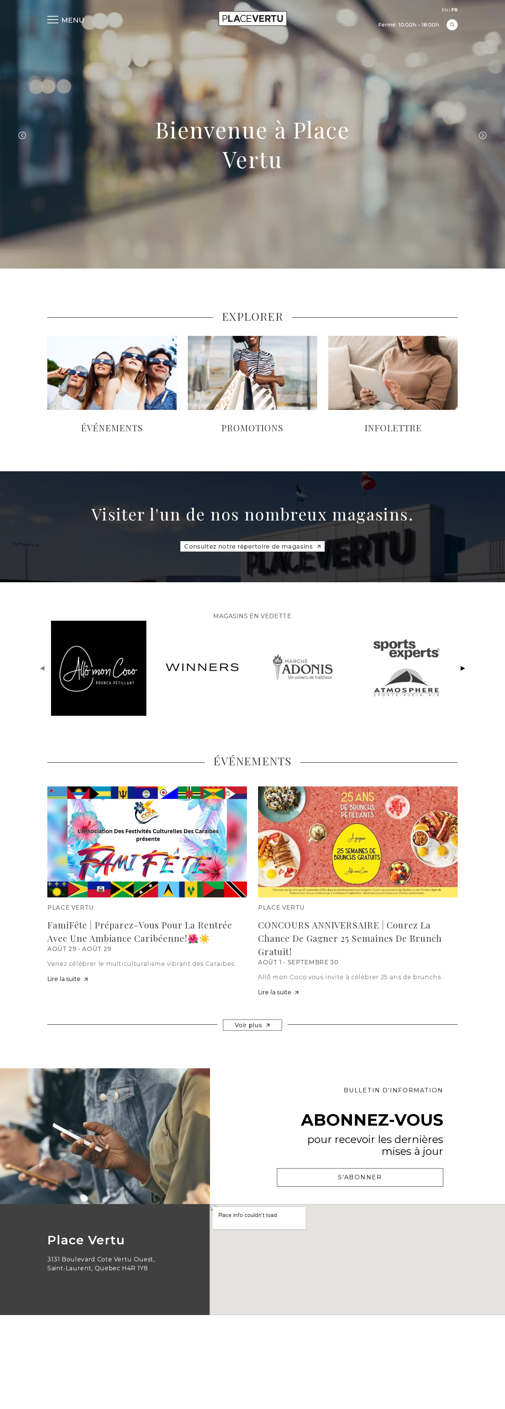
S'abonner (360, 1177)
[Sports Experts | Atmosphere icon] (406, 668)
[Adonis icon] (304, 668)
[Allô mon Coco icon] (98, 668)
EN (445, 10)
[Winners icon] (201, 668)
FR (454, 10)
